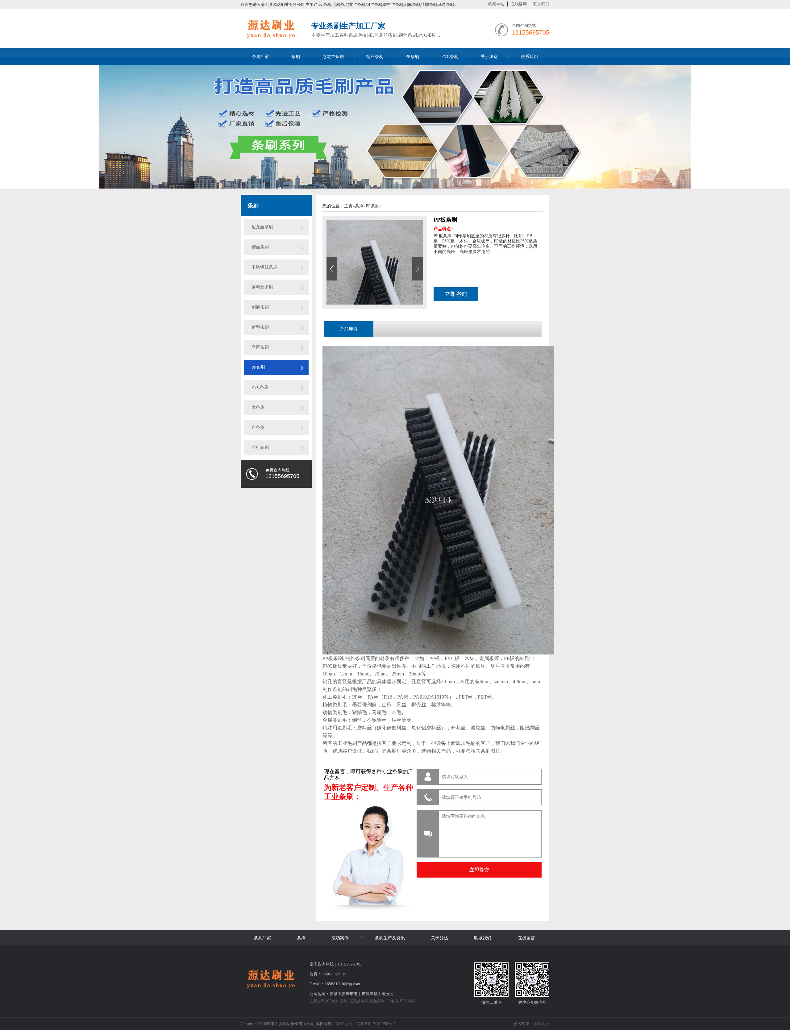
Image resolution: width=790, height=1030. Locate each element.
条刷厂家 (260, 56)
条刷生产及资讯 (390, 938)
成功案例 (340, 938)
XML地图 (343, 1023)
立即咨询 (456, 294)
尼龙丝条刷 (333, 56)
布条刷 (258, 427)
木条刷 (258, 407)
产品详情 (348, 328)
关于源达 (489, 56)
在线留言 (526, 938)
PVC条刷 (449, 56)
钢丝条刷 (374, 56)
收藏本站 (496, 4)
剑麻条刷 (260, 307)
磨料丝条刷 (262, 287)
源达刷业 (541, 1023)
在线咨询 (519, 4)
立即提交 (479, 869)
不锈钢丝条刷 (264, 267)
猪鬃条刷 (260, 327)
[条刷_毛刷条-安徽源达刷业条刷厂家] (270, 37)
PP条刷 (412, 56)
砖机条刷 (260, 447)
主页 (348, 206)
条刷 (295, 56)
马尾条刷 (260, 347)
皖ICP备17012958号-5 (376, 1023)
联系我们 (541, 4)
